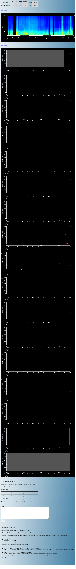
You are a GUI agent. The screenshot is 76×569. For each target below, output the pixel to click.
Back (2, 10)
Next (5, 10)
